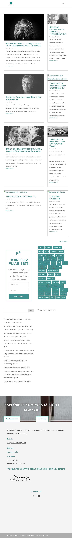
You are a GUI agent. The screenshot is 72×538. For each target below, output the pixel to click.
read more (10, 66)
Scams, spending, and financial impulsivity (17, 381)
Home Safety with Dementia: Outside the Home (57, 143)
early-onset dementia (44, 263)
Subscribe (19, 296)
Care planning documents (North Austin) (17, 367)
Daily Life (46, 259)
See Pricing (42, 419)
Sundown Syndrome (54, 197)
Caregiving (51, 255)
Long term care (42, 274)
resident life (56, 290)
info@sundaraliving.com (16, 443)
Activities (40, 247)
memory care (41, 278)
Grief (39, 266)
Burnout (47, 251)
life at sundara (42, 270)
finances (65, 263)
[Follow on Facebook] (33, 496)
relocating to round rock (44, 290)
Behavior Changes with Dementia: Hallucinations (57, 30)
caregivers (60, 251)
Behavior (40, 251)
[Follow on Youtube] (38, 496)
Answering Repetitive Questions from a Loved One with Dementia (23, 44)
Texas (63, 297)
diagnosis (60, 259)
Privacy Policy (43, 535)
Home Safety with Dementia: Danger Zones (57, 85)
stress (52, 297)
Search (31, 310)
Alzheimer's (48, 247)
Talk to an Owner (12, 419)
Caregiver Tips (42, 255)
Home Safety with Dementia (21, 196)
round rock (41, 293)
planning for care (42, 286)
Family (58, 263)
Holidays (50, 266)
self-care (48, 293)
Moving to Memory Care (44, 282)
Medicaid (50, 274)
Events (53, 263)
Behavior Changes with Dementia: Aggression (24, 98)
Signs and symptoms (43, 297)
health (44, 266)
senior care (55, 293)
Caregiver (53, 251)
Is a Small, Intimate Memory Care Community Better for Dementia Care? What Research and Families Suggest (18, 375)
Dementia (53, 259)
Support (58, 297)
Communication (60, 255)
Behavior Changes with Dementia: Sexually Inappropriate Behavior (24, 150)
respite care (64, 290)
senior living (64, 293)
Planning (63, 282)
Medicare (57, 274)
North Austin (56, 282)
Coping (40, 259)
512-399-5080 (12, 452)
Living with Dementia (11, 48)
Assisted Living (57, 247)
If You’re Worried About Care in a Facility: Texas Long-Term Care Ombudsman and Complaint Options (19, 354)
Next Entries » (63, 241)
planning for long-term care (56, 286)
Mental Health (50, 278)
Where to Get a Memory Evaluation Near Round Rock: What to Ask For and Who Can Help (18, 343)
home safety (58, 266)
